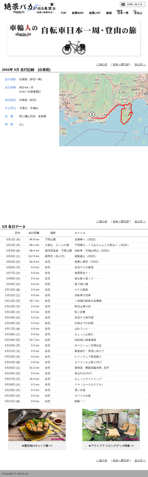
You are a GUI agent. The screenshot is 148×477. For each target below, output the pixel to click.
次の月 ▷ (140, 64)
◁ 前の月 (101, 64)
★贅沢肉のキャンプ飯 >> (37, 445)
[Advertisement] (74, 183)
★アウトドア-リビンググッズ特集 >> (111, 445)
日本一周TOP (121, 64)
